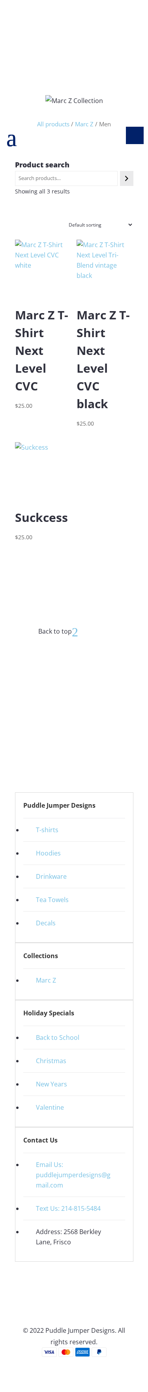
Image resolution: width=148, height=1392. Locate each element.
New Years (51, 1084)
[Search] (126, 178)
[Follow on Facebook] (66, 719)
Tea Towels (52, 899)
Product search (42, 164)
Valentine (50, 1107)
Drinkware (51, 876)
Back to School (57, 1037)
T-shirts (47, 829)
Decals (46, 923)
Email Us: (50, 1164)
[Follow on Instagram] (82, 719)
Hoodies (48, 853)
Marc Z (46, 980)
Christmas (51, 1060)
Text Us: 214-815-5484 (68, 1208)
